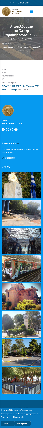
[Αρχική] (14, 11)
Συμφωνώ (7, 423)
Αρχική (4, 44)
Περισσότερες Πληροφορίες (12, 417)
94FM (12, 3)
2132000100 (10, 158)
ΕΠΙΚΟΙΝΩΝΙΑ (23, 3)
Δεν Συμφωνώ (22, 423)
